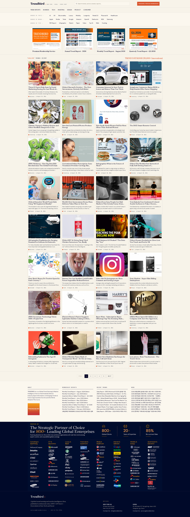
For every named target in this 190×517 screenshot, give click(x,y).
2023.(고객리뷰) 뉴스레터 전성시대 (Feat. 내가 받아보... (146, 402)
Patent (71, 23)
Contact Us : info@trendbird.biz (112, 511)
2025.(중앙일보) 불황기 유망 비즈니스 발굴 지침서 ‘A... (146, 398)
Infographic (62, 23)
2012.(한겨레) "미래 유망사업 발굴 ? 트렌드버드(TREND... (146, 411)
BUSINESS (46, 10)
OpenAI (86, 19)
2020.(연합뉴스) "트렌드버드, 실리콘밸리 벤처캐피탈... (146, 409)
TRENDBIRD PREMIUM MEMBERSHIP (148, 3)
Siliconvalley (62, 15)
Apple (51, 19)
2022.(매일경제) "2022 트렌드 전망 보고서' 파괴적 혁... (146, 405)
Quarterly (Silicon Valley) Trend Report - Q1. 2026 (77, 405)
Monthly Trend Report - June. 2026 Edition (75, 398)
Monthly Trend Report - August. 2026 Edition (75, 391)
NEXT (109, 376)
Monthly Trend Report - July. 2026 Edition (74, 394)
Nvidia (58, 19)
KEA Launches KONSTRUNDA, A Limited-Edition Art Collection (112, 409)
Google (71, 19)
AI (50, 15)
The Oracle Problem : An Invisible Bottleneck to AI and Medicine (112, 405)
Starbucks (95, 19)
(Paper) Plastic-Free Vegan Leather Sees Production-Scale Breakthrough (112, 407)
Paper (78, 23)
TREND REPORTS (35, 10)
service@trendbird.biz (38, 510)
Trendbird (37, 3)
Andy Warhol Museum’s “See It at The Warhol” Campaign (112, 400)
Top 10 (91, 23)
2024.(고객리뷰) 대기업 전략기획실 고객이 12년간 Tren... (146, 400)
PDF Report (52, 23)
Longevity (87, 15)
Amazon (78, 19)
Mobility (78, 15)
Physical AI (104, 15)
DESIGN (69, 10)
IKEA (102, 19)
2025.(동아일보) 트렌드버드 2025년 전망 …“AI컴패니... (146, 396)
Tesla (64, 19)
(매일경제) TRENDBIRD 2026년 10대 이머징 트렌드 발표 (77, 411)
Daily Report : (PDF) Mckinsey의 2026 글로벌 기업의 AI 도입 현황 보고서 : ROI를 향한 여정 (112, 391)
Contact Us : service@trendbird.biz (143, 511)
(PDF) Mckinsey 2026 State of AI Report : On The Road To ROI (112, 394)
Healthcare (114, 15)
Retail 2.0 (95, 15)
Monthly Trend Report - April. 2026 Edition (75, 402)
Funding (104, 23)
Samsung (110, 19)
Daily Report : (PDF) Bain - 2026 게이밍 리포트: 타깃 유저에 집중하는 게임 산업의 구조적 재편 (112, 411)
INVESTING (61, 10)
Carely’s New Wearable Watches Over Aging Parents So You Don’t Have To (112, 396)
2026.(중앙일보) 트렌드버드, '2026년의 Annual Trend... (146, 394)
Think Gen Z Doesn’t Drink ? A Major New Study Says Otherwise (112, 402)
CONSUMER (87, 10)
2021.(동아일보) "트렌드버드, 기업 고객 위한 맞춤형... (145, 407)
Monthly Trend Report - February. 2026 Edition (76, 409)
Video (84, 23)
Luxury (71, 15)
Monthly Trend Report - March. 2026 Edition (75, 407)
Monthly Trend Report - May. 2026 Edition (74, 400)
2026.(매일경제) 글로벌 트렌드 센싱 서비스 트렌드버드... (146, 391)
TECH (53, 10)
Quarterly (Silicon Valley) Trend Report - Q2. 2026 (77, 396)
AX (54, 15)
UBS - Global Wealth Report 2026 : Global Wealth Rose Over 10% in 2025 (112, 398)
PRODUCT (78, 10)
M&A (97, 23)
